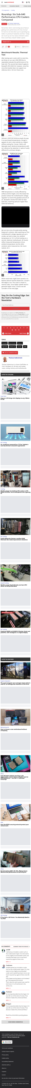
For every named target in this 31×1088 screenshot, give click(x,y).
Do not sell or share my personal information (13, 1078)
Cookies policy (5, 1058)
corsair (20, 346)
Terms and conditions (7, 1048)
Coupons (4, 1071)
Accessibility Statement (7, 1061)
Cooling (13, 10)
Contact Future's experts (8, 1051)
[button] (29, 2)
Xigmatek (4, 346)
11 (18, 330)
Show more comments (15, 1022)
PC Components (5, 10)
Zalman (20, 343)
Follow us (18, 46)
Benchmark (12, 343)
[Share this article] (3, 46)
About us (4, 1068)
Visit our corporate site (13, 1037)
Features (4, 24)
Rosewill (4, 343)
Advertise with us (6, 1065)
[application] (15, 216)
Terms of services (19, 312)
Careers (4, 1075)
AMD (25, 346)
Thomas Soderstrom (14, 23)
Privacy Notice (21, 314)
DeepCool (12, 346)
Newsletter (26, 46)
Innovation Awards (14, 6)
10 (15, 330)
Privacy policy (5, 1055)
